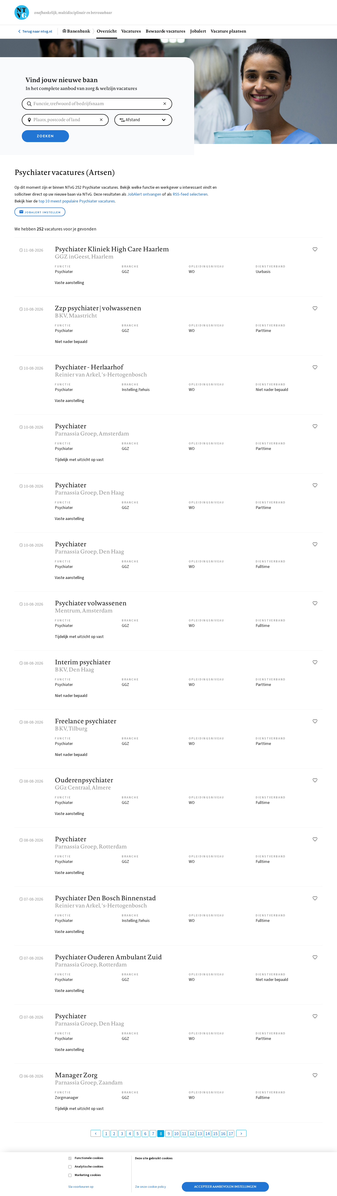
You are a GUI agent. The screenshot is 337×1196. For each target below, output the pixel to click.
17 (231, 1134)
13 (200, 1134)
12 (192, 1134)
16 (223, 1134)
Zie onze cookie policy (150, 1187)
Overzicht (106, 31)
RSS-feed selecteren (190, 194)
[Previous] (96, 1133)
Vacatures (131, 31)
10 (176, 1134)
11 (184, 1134)
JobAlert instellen (43, 212)
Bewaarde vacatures (165, 31)
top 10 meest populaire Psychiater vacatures (77, 201)
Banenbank (78, 31)
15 (215, 1134)
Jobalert (198, 31)
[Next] (241, 1133)
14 (207, 1134)
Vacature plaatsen (228, 31)
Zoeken (45, 136)
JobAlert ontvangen (144, 194)
